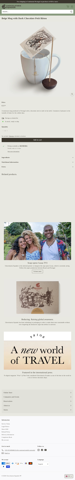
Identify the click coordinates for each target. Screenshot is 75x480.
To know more (37, 271)
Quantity (5, 127)
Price (3, 102)
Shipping (11, 136)
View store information (13, 151)
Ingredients (6, 157)
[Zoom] (72, 94)
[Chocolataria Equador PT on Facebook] (42, 450)
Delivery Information (8, 434)
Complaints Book (7, 437)
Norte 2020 (5, 429)
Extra (4, 167)
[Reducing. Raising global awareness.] (37, 298)
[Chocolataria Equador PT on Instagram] (39, 450)
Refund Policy (6, 432)
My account (5, 440)
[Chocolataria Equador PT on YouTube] (46, 450)
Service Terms (6, 424)
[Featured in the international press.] (37, 351)
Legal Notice (5, 426)
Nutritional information (10, 162)
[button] (69, 476)
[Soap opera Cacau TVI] (37, 241)
